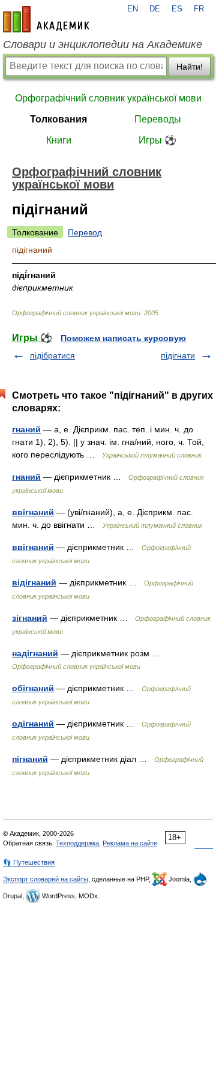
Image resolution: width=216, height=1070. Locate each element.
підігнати (178, 355)
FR (199, 9)
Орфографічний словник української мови (108, 98)
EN (132, 9)
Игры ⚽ (157, 140)
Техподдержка (77, 843)
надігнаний (35, 653)
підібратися (52, 355)
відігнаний (34, 582)
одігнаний (33, 723)
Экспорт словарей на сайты (45, 879)
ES (177, 9)
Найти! (189, 66)
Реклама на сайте (130, 843)
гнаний (26, 429)
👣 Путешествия (29, 862)
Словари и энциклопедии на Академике (102, 44)
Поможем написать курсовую (123, 338)
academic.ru (46, 19)
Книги (58, 140)
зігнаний (29, 618)
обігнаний (33, 688)
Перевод (85, 232)
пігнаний (30, 759)
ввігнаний (33, 512)
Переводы (157, 119)
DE (154, 9)
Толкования (58, 119)
